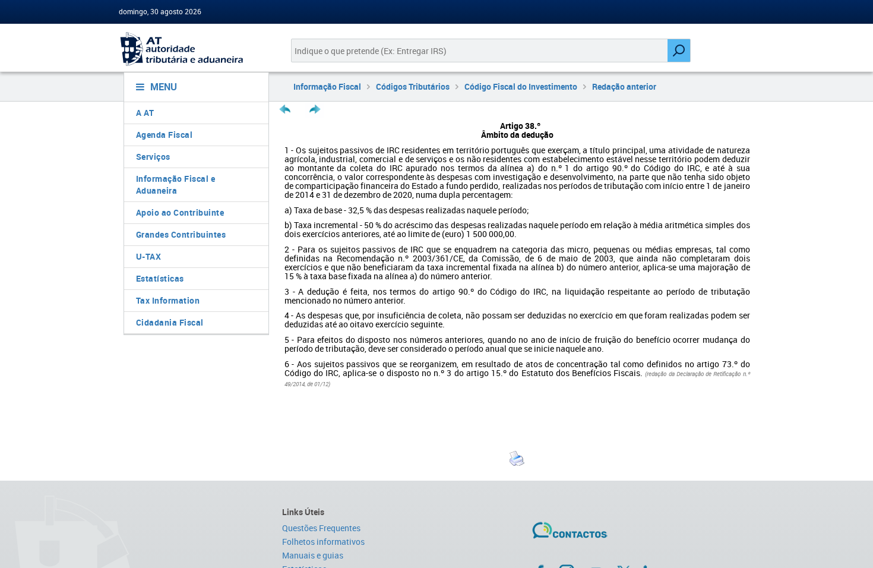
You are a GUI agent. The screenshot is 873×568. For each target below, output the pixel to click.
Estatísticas (160, 278)
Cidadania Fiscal (170, 322)
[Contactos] (604, 534)
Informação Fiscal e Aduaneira (176, 184)
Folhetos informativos (323, 541)
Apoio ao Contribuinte (180, 212)
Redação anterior (624, 86)
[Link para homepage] (191, 49)
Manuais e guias (312, 555)
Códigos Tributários (413, 86)
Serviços (153, 156)
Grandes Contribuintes (181, 234)
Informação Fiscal (327, 86)
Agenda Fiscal (164, 134)
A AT (145, 112)
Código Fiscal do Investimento (520, 86)
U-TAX (149, 256)
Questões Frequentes (321, 528)
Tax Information (168, 300)
